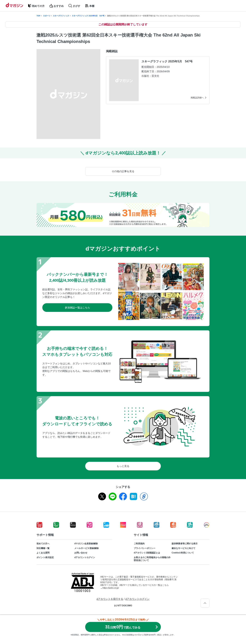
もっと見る (123, 466)
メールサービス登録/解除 (86, 548)
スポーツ (46, 16)
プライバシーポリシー (144, 548)
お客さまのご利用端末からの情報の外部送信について (152, 559)
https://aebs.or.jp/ (110, 588)
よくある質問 (43, 552)
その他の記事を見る (123, 171)
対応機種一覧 (43, 548)
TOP (38, 16)
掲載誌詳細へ (197, 97)
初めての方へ (43, 543)
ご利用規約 (139, 543)
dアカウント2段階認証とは (147, 552)
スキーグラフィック (61, 16)
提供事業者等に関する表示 (185, 543)
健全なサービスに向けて (183, 548)
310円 (122, 626)
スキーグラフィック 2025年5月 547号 (88, 16)
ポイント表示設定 (45, 557)
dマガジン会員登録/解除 (86, 543)
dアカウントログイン (84, 557)
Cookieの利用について (183, 552)
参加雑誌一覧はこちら (77, 307)
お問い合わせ (80, 552)
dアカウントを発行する (110, 598)
